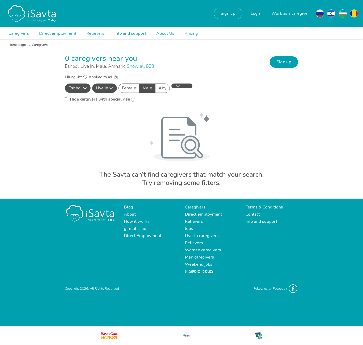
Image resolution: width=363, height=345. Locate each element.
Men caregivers (199, 257)
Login (256, 13)
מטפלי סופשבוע (199, 271)
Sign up (228, 13)
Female (129, 88)
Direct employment (57, 33)
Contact (253, 214)
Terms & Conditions (264, 207)
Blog (128, 207)
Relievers (95, 33)
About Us (165, 33)
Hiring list (74, 77)
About (130, 214)
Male (147, 88)
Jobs (189, 228)
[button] (78, 88)
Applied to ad (101, 77)
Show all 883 (140, 66)
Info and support (130, 33)
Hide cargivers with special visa (100, 99)
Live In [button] (102, 88)
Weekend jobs (198, 264)
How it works (137, 221)
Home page (17, 44)
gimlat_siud (135, 228)
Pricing (191, 33)
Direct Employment (142, 236)
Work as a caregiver (290, 13)
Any (162, 88)
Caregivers (18, 33)
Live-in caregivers (202, 236)
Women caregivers (203, 250)
